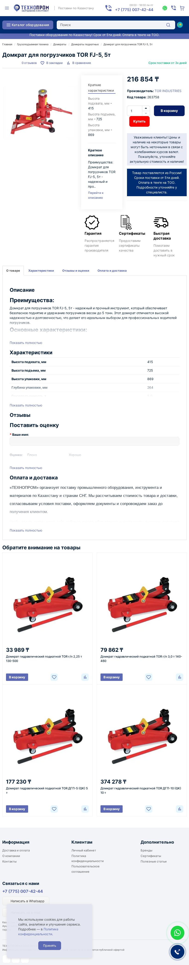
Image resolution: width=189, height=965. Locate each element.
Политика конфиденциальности (87, 858)
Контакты (9, 861)
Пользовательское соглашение (85, 868)
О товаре (13, 270)
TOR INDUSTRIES (168, 91)
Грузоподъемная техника (32, 44)
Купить (139, 121)
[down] (146, 113)
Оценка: (16, 455)
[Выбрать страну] (179, 25)
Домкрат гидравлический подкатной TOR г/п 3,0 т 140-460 (141, 659)
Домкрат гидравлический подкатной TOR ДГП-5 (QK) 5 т (47, 790)
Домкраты (59, 44)
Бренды (146, 850)
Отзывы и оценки (75, 270)
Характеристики (41, 270)
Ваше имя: (20, 434)
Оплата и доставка (112, 270)
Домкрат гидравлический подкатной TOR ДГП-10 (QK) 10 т (140, 790)
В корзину (169, 110)
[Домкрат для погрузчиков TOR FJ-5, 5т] (39, 112)
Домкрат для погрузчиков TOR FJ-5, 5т (128, 44)
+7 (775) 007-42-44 (22, 891)
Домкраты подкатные (85, 44)
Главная (7, 44)
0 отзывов (29, 63)
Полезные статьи (154, 861)
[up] (146, 108)
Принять (49, 945)
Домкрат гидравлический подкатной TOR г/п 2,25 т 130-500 (44, 659)
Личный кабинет (83, 850)
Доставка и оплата (16, 850)
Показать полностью (26, 343)
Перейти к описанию (95, 195)
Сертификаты (151, 856)
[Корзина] (182, 8)
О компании (11, 856)
